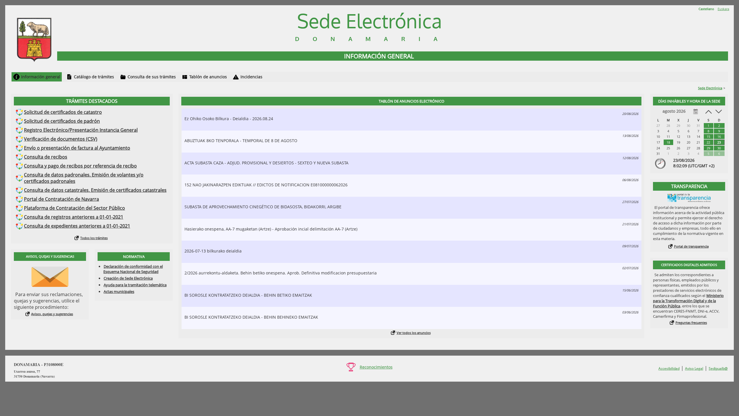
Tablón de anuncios (208, 76)
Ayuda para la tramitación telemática (135, 284)
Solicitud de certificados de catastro (63, 112)
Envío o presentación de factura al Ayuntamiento (77, 148)
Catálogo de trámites (94, 76)
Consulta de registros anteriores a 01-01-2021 (73, 217)
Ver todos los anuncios (414, 332)
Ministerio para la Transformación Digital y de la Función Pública (688, 301)
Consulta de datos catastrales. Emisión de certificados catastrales (95, 190)
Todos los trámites (94, 238)
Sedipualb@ (718, 368)
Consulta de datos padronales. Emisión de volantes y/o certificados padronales (83, 178)
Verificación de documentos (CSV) (60, 139)
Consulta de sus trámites (152, 76)
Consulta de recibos (45, 157)
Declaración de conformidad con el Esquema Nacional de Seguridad (133, 269)
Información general (40, 76)
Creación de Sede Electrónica (128, 278)
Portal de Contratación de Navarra (61, 199)
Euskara (723, 9)
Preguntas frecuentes (691, 322)
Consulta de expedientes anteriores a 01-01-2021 (77, 226)
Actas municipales (119, 291)
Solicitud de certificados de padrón (62, 121)
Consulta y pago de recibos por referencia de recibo (80, 166)
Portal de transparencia (691, 246)
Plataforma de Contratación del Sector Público (74, 208)
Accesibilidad (669, 368)
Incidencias (251, 76)
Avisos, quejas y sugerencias (52, 314)
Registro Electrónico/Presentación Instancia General (81, 130)
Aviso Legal (694, 368)
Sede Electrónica (710, 88)
